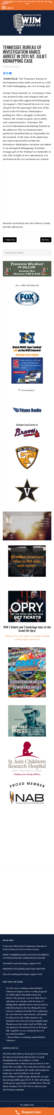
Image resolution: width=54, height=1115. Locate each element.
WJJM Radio (27, 23)
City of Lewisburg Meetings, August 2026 (22, 974)
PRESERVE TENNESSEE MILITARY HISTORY (24, 968)
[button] (27, 2)
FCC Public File (27, 1105)
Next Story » (46, 239)
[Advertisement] (27, 191)
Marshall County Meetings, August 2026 (22, 963)
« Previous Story (9, 239)
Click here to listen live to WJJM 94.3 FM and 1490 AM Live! (27, 3)
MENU (10, 8)
